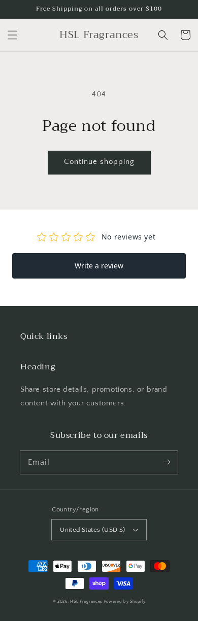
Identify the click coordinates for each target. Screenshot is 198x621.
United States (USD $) (92, 529)
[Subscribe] (166, 462)
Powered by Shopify (125, 601)
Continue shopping (99, 161)
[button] (13, 35)
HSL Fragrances (86, 601)
